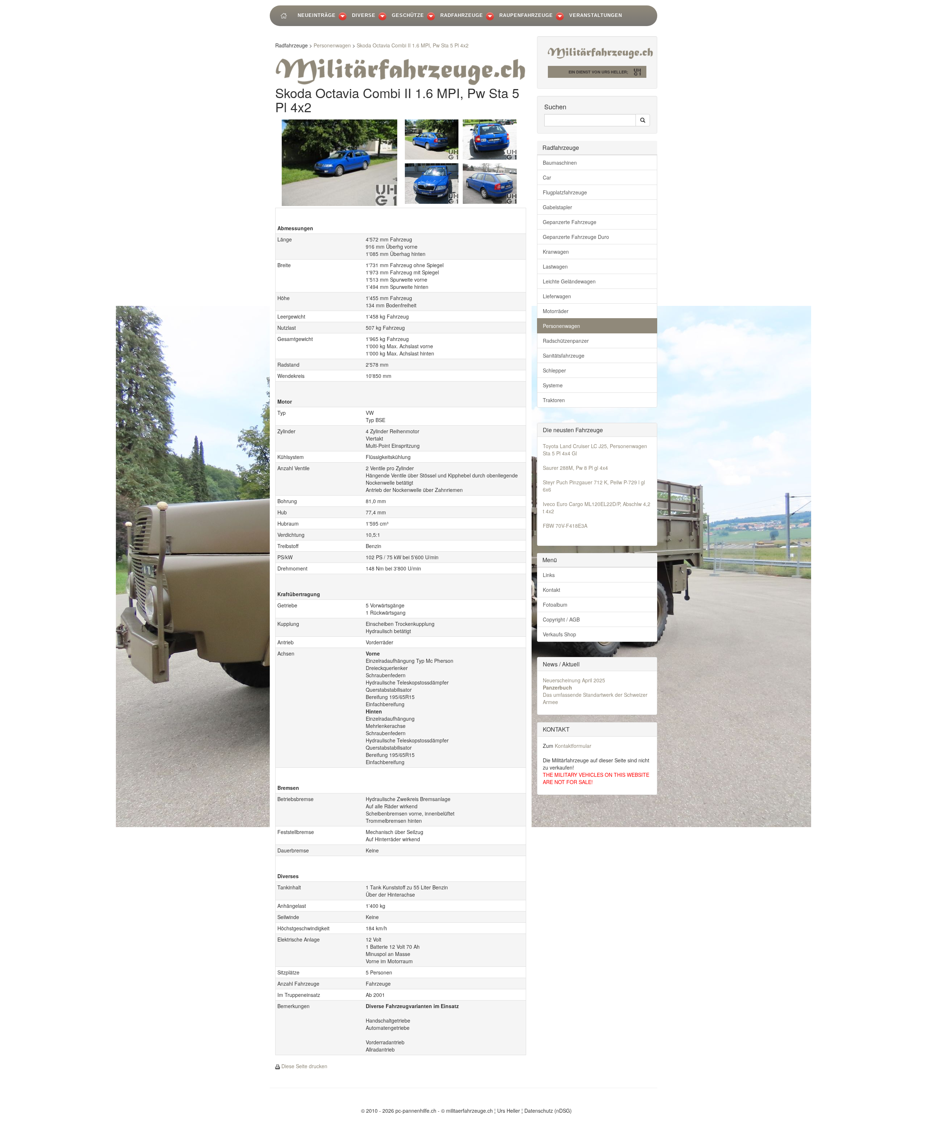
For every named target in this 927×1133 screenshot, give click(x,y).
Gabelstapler (557, 207)
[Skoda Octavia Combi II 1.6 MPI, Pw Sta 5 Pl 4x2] (339, 161)
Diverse (364, 15)
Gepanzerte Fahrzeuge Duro (576, 236)
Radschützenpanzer (566, 340)
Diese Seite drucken (304, 1066)
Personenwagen (332, 45)
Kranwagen (556, 251)
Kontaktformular (573, 745)
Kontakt (551, 589)
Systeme (553, 385)
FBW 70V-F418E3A (565, 525)
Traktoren (554, 400)
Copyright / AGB (561, 619)
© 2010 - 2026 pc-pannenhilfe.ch (398, 1110)
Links (549, 574)
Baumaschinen (560, 162)
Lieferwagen (557, 296)
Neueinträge (317, 15)
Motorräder (556, 311)
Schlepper (554, 370)
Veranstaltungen (595, 15)
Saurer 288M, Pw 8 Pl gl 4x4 (575, 467)
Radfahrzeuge (461, 15)
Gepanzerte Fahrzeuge (569, 222)
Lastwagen (555, 266)
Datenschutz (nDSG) (548, 1110)
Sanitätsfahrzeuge (563, 355)
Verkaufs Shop (559, 634)
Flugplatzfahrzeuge (565, 192)
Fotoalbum (555, 604)
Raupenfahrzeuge (526, 15)
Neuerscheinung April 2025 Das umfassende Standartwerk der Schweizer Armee (595, 691)
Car (547, 177)
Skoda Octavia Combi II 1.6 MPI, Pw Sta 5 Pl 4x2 (413, 45)
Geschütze (408, 15)
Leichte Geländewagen (569, 281)
